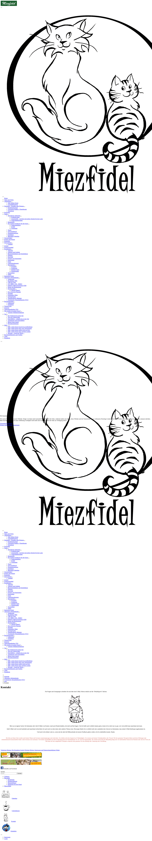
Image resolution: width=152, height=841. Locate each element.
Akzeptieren (3, 423)
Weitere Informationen (6, 425)
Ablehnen (9, 423)
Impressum (16, 425)
